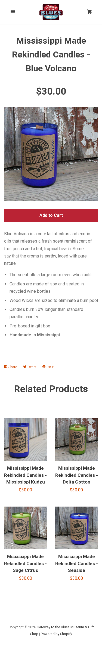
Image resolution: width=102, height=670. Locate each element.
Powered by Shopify (56, 634)
